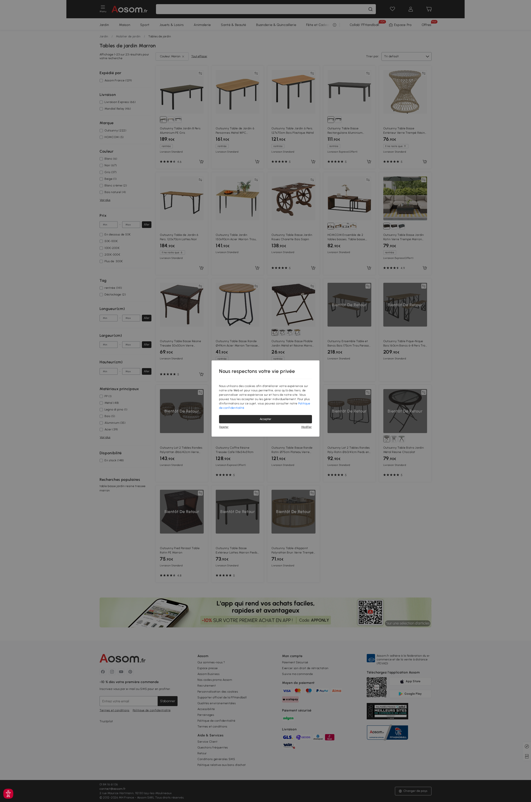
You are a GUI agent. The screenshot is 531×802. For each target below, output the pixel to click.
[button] (8, 793)
